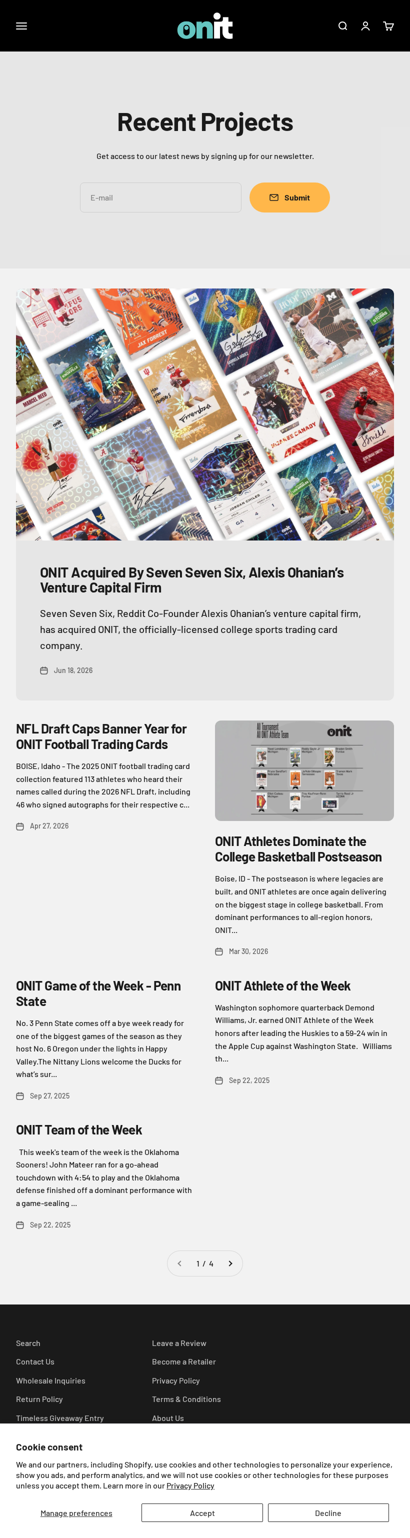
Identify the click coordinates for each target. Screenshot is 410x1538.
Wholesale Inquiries (51, 1380)
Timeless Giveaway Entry (60, 1417)
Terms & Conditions (186, 1399)
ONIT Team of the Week (79, 1129)
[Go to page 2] (230, 1263)
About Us (168, 1417)
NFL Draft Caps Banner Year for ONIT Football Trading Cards (101, 736)
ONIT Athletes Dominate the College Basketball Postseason (298, 848)
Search (28, 1343)
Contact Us (35, 1361)
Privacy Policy (190, 1485)
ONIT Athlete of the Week (283, 985)
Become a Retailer (184, 1361)
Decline (328, 1513)
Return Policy (39, 1399)
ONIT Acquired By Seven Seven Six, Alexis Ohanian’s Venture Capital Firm (192, 580)
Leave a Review (179, 1343)
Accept (202, 1513)
